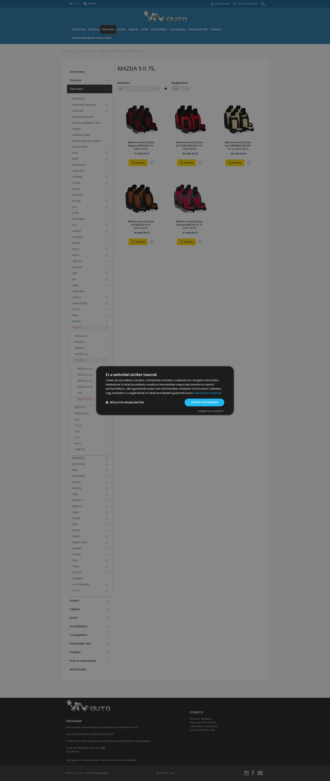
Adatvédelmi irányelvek (207, 393)
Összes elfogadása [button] (204, 402)
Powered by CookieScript (211, 411)
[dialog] (165, 390)
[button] (125, 402)
